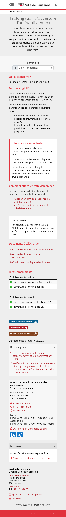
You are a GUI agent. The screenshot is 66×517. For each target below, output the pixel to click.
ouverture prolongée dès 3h (29, 306)
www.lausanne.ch (33, 504)
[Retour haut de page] (33, 513)
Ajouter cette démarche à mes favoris (33, 458)
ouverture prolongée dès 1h (29, 286)
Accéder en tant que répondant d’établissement (31, 207)
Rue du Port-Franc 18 (19, 475)
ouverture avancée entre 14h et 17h (33, 302)
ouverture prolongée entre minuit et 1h (35, 281)
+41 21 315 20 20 (20, 489)
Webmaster (50, 513)
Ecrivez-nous (15, 486)
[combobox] (36, 67)
